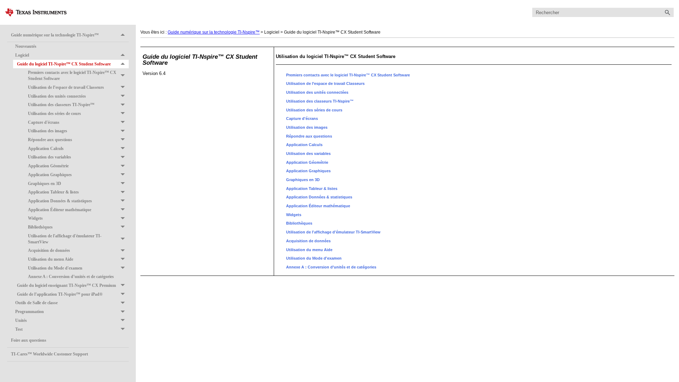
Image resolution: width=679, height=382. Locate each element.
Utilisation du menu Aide (50, 259)
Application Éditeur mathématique (59, 209)
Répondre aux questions (50, 139)
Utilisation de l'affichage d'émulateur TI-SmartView (64, 238)
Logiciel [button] (22, 55)
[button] (667, 12)
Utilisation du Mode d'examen (55, 268)
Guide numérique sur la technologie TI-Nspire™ (55, 35)
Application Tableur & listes (53, 192)
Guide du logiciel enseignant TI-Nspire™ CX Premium (66, 285)
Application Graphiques (50, 174)
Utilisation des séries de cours (54, 113)
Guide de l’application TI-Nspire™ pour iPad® (60, 294)
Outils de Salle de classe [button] (36, 302)
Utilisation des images (47, 130)
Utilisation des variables (49, 157)
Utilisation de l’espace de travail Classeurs (66, 87)
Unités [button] (21, 320)
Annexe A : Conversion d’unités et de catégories (71, 276)
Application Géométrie (48, 165)
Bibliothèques (40, 227)
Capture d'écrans (43, 122)
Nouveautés (25, 46)
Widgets (35, 218)
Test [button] (19, 329)
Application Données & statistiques (60, 200)
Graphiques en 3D (44, 183)
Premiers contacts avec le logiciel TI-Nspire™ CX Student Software (72, 75)
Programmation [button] (29, 311)
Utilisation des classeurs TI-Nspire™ (61, 104)
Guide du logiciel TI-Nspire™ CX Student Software (64, 64)
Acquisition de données (49, 250)
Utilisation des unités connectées (57, 96)
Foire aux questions (28, 340)
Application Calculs (46, 148)
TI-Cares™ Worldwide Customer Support (49, 354)
